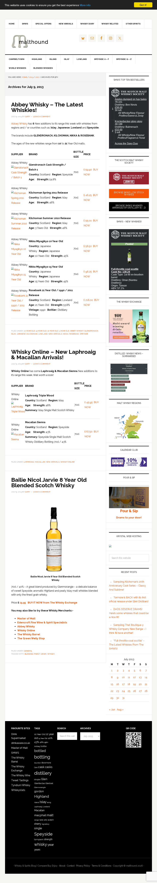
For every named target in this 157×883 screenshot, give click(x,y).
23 (117, 691)
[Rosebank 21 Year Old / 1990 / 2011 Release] (20, 310)
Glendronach (91, 331)
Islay (13, 334)
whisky (51, 654)
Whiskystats (18, 790)
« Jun (112, 709)
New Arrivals (55, 334)
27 (140, 691)
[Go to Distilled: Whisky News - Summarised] (129, 390)
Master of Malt (26, 618)
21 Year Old (52, 331)
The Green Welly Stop (31, 638)
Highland (41, 796)
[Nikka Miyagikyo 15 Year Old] (20, 279)
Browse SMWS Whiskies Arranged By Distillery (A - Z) (129, 206)
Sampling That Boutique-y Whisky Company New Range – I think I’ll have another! (127, 628)
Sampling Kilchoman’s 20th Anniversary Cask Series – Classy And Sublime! (127, 585)
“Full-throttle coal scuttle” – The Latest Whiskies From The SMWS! (126, 644)
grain (43, 654)
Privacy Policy (83, 866)
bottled (40, 751)
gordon (39, 791)
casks (48, 767)
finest (37, 654)
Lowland (43, 334)
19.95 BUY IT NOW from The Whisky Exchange (48, 602)
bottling (42, 757)
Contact (71, 866)
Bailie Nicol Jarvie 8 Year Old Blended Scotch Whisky (49, 482)
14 (146, 677)
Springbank (38, 839)
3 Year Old (64, 331)
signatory (45, 824)
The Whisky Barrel (28, 634)
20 (140, 684)
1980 (46, 742)
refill (45, 820)
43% (36, 742)
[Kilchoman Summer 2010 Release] (20, 228)
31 (123, 698)
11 (129, 677)
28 (146, 691)
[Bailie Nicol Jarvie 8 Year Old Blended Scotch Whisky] (54, 572)
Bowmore (46, 762)
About (62, 866)
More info (85, 5)
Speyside (84, 334)
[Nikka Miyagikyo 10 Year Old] (20, 253)
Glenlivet (49, 783)
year (51, 844)
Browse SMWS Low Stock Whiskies (129, 193)
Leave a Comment (41, 116)
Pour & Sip (129, 511)
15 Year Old (41, 331)
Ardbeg (37, 746)
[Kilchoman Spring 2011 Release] (20, 202)
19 (134, 684)
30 (117, 698)
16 (117, 684)
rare (41, 820)
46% (42, 742)
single (38, 828)
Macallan (40, 462)
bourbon (37, 763)
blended (29, 654)
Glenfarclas (39, 783)
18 (129, 684)
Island (36, 802)
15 (112, 684)
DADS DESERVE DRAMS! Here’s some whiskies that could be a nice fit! (129, 613)
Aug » (120, 709)
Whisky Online (67, 462)
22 (112, 691)
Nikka (65, 334)
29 (111, 698)
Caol (36, 767)
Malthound (31, 41)
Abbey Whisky (19, 123)
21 (146, 684)
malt (50, 815)
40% (50, 738)
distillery (43, 773)
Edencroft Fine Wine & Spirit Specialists (42, 622)
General (28, 651)
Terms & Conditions (101, 866)
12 (134, 677)
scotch (51, 820)
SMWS (15, 752)
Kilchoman (32, 334)
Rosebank (74, 334)
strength (48, 839)
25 (129, 691)
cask (41, 767)
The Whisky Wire (20, 775)
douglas (37, 780)
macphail (40, 815)
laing (49, 802)
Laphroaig (29, 462)
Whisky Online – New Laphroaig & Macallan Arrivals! (53, 354)
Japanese (21, 334)
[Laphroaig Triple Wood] (18, 411)
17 (123, 684)
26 (134, 691)
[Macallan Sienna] (18, 439)
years (37, 849)
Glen (44, 779)
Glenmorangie (40, 787)
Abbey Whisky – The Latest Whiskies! (47, 107)
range (36, 820)
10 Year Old (29, 331)
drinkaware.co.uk (20, 743)
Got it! (143, 5)
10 (123, 677)
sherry (37, 823)
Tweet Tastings (20, 780)
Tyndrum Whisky (20, 785)
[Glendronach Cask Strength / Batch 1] (20, 177)
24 (123, 691)
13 (140, 677)
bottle (43, 746)
